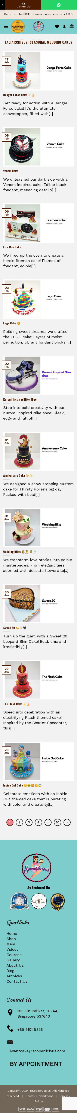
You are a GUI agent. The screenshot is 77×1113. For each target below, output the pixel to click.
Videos (12, 949)
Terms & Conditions (39, 1096)
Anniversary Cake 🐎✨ (18, 475)
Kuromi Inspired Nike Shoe (20, 399)
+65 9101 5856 (30, 1029)
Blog (10, 970)
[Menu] (5, 26)
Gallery (13, 960)
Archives (14, 976)
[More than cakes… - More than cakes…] (38, 26)
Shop (11, 938)
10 (57, 822)
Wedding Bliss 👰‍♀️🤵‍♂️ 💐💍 (20, 552)
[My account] (64, 26)
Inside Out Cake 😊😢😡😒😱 (22, 785)
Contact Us (17, 981)
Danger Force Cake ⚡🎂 (19, 95)
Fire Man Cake (12, 247)
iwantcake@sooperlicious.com (37, 1051)
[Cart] (72, 26)
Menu (11, 944)
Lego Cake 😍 (12, 323)
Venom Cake (10, 171)
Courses (14, 954)
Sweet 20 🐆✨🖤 (15, 628)
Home (11, 933)
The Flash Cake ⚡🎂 (16, 704)
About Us (15, 965)
